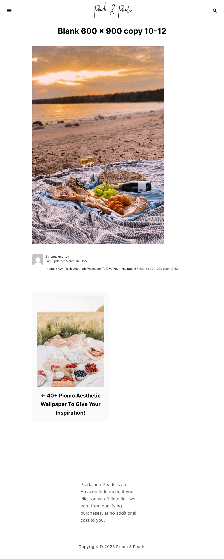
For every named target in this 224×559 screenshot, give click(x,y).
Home (50, 268)
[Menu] (9, 10)
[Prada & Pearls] (112, 10)
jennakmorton (59, 256)
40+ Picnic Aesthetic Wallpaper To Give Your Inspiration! (97, 268)
